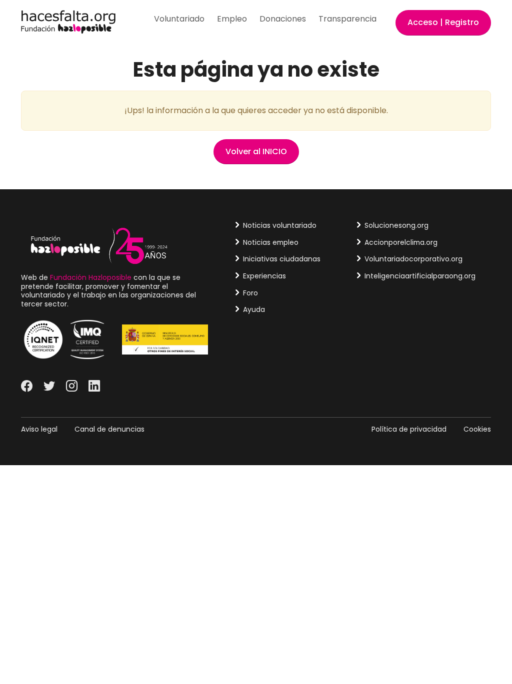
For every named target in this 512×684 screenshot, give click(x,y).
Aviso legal (39, 429)
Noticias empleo (270, 242)
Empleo (232, 19)
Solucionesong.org (396, 225)
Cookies (477, 429)
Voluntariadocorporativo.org (413, 259)
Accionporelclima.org (401, 242)
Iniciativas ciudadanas (281, 259)
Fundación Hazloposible (91, 277)
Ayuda (254, 309)
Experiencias (264, 276)
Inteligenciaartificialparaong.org (420, 276)
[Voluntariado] (68, 21)
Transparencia (347, 19)
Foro (250, 293)
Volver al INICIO (256, 151)
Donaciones (283, 19)
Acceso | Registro (443, 22)
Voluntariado (179, 19)
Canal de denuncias (109, 429)
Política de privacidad (409, 429)
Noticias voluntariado (279, 225)
